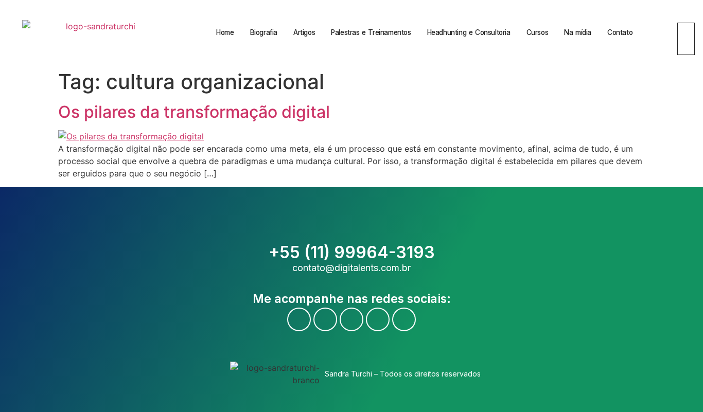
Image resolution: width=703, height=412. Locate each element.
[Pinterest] (404, 319)
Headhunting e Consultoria (469, 32)
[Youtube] (325, 319)
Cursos (537, 32)
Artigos (304, 32)
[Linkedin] (378, 319)
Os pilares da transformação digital (194, 112)
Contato (619, 32)
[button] (681, 16)
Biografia (263, 32)
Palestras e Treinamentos (371, 32)
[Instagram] (351, 319)
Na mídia (577, 32)
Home (225, 32)
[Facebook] (299, 319)
